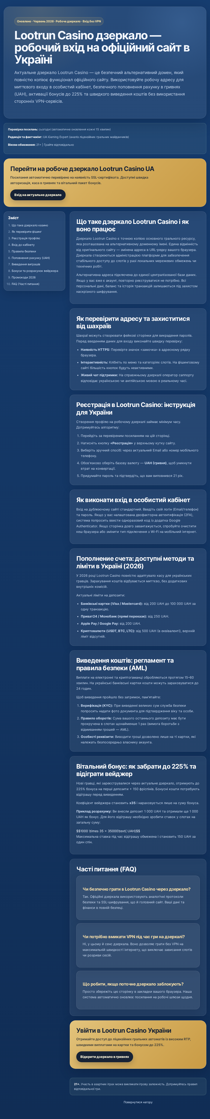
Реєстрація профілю (26, 238)
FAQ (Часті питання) (25, 284)
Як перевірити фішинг (27, 231)
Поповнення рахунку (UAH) (31, 258)
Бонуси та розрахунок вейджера (35, 270)
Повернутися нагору (138, 1102)
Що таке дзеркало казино (30, 225)
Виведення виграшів (26, 264)
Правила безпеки (24, 251)
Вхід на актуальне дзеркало (38, 195)
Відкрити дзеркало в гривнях (104, 1057)
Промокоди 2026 (24, 277)
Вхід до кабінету (23, 244)
